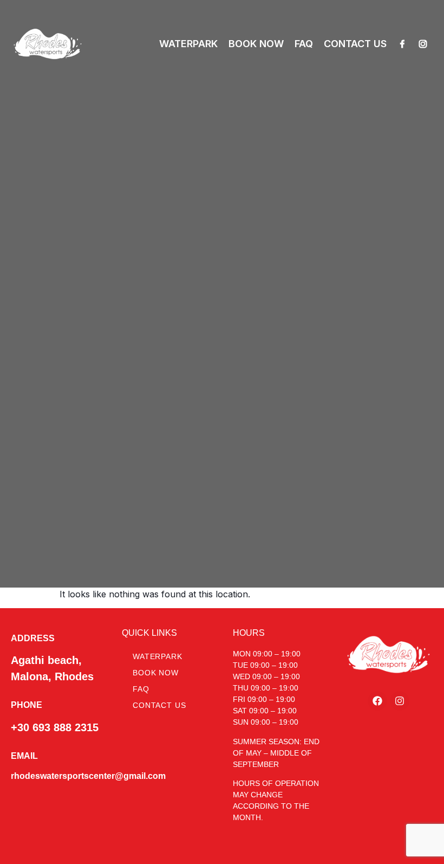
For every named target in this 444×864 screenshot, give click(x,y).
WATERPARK (188, 43)
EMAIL (24, 755)
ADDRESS (33, 638)
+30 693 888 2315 (55, 727)
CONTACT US (355, 43)
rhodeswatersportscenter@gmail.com (88, 776)
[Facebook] (402, 44)
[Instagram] (423, 44)
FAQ (304, 43)
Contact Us (159, 705)
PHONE (26, 705)
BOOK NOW (256, 43)
